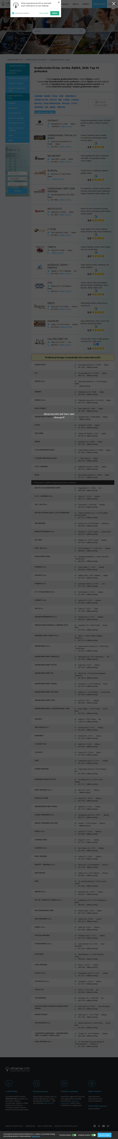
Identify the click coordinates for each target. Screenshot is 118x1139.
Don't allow (43, 13)
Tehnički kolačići (65, 1135)
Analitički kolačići (84, 1135)
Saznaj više (36, 1136)
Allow (54, 13)
